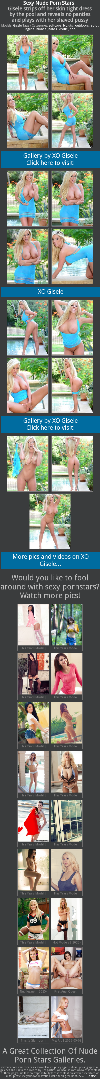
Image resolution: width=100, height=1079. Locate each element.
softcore (55, 25)
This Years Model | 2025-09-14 (33, 845)
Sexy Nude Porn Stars (48, 3)
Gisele (17, 25)
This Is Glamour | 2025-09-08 (33, 1041)
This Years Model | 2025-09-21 (66, 648)
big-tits (68, 25)
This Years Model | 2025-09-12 (33, 894)
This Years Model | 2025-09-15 (66, 796)
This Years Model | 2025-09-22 (33, 648)
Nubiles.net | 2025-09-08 (33, 992)
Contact (91, 1076)
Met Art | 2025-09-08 (67, 1040)
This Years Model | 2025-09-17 (66, 747)
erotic (63, 29)
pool (73, 29)
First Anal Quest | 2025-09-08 (66, 992)
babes (52, 29)
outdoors (82, 25)
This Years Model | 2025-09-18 (33, 747)
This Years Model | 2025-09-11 (66, 894)
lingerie (29, 29)
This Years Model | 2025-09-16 (33, 796)
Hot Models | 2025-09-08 (67, 943)
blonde (41, 29)
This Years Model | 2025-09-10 (33, 943)
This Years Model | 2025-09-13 (66, 845)
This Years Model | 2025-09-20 (33, 698)
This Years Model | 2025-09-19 (66, 698)
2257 (81, 1076)
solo (94, 25)
